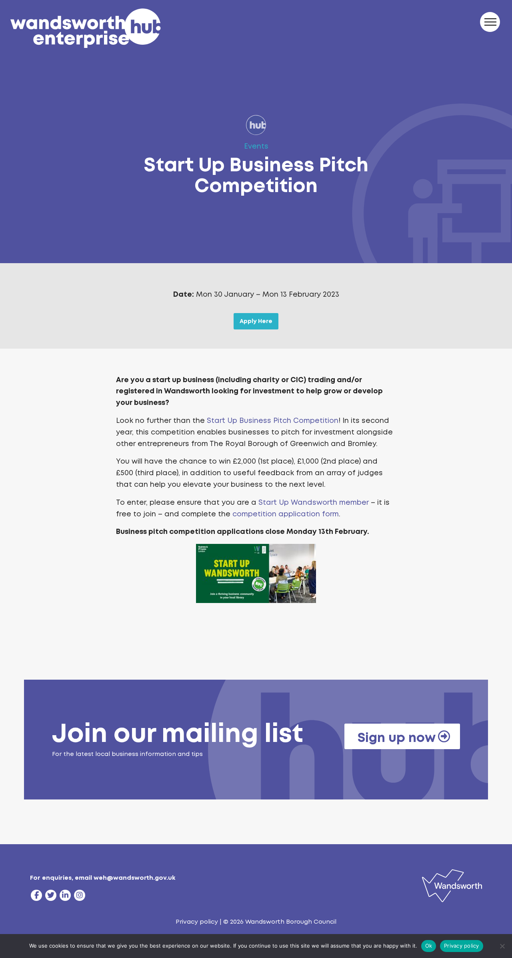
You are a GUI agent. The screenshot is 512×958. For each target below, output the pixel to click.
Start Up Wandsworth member (313, 502)
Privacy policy (197, 922)
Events (256, 146)
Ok (428, 945)
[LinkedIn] (65, 895)
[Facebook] (36, 895)
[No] (502, 946)
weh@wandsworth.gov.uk (134, 878)
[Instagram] (79, 895)
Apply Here (256, 321)
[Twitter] (50, 895)
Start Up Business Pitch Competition (272, 420)
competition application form (285, 514)
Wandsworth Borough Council (290, 922)
